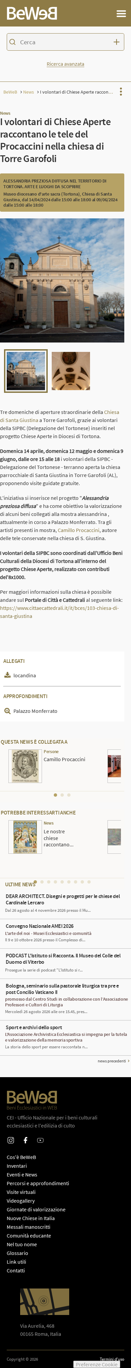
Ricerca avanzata (65, 63)
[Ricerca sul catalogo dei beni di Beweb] (65, 43)
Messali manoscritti (28, 1226)
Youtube (40, 1136)
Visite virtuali (21, 1192)
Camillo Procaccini (78, 530)
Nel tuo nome (22, 1244)
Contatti (16, 1270)
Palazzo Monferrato (35, 710)
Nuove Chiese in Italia (31, 1218)
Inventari (17, 1165)
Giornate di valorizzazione (36, 1209)
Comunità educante (29, 1235)
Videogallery (21, 1200)
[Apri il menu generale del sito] (121, 13)
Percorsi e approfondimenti (38, 1183)
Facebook (25, 1136)
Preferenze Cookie (97, 1364)
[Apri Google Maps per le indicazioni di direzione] (44, 1301)
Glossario (17, 1253)
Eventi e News (22, 1174)
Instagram (10, 1136)
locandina (24, 675)
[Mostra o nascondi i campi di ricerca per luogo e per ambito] (117, 42)
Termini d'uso (112, 1359)
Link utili (16, 1261)
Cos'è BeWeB (21, 1157)
